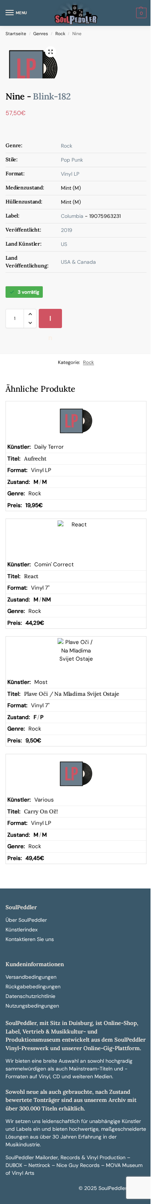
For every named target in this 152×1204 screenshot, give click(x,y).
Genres (40, 34)
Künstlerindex (22, 929)
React (31, 576)
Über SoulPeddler (26, 920)
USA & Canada (78, 262)
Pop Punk (72, 159)
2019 (66, 230)
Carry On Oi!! (41, 811)
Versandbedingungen (31, 977)
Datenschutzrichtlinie (30, 996)
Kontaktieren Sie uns (30, 939)
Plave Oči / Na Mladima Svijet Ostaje (71, 693)
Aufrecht (35, 458)
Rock (60, 34)
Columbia (72, 216)
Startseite (16, 34)
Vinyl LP (70, 174)
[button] (140, 13)
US (64, 244)
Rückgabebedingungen (33, 986)
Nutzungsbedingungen (32, 1005)
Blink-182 (52, 96)
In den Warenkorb (51, 321)
